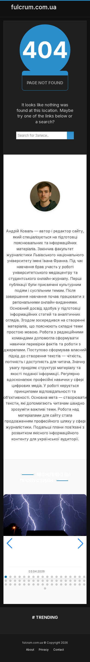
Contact (58, 649)
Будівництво (21, 542)
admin (16, 571)
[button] (9, 543)
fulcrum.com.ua (34, 7)
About (30, 649)
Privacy (44, 649)
